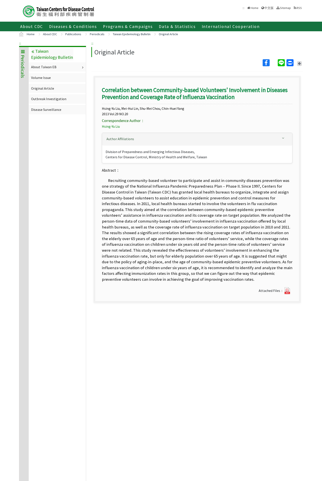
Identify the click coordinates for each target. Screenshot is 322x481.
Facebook (269, 62)
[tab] (197, 139)
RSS (299, 8)
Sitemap (285, 8)
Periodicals (97, 34)
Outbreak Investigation (48, 99)
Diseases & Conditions (73, 26)
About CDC (31, 26)
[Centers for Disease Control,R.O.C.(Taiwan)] (58, 11)
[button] (197, 139)
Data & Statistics (177, 26)
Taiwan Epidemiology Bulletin (131, 34)
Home (254, 8)
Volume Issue (41, 77)
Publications (73, 34)
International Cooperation (231, 26)
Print (290, 62)
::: (20, 43)
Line (281, 62)
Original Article (168, 34)
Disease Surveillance (46, 109)
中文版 (269, 7)
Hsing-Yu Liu (111, 126)
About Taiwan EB (44, 67)
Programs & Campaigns (128, 26)
